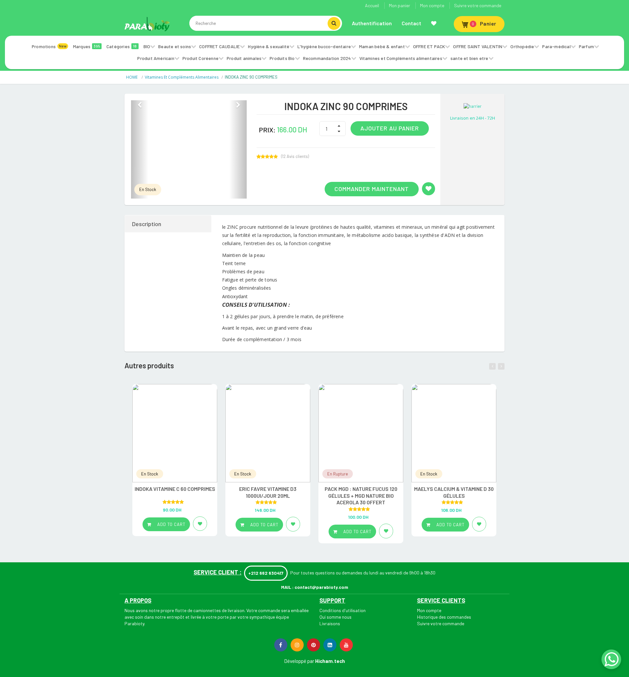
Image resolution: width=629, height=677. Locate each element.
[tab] (168, 224)
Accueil (372, 5)
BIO (146, 46)
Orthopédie (522, 46)
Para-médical (556, 46)
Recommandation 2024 (327, 58)
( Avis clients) (295, 156)
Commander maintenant (371, 188)
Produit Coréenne (200, 58)
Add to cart (170, 524)
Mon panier (399, 5)
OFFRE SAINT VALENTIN (477, 46)
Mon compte (432, 5)
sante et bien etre (469, 58)
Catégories (121, 46)
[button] (139, 149)
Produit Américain (155, 58)
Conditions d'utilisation (342, 610)
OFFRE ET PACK (429, 46)
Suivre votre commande (477, 5)
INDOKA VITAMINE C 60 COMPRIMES (175, 489)
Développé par (299, 661)
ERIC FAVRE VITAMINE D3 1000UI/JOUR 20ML (267, 492)
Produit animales (244, 58)
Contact (411, 23)
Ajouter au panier (389, 128)
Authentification (372, 23)
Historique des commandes (444, 617)
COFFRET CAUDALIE (219, 46)
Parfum (586, 46)
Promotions (49, 46)
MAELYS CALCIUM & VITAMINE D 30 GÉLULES (454, 492)
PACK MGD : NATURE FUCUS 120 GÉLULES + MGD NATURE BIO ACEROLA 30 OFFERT (361, 496)
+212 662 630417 (265, 573)
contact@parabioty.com (321, 587)
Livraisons (329, 623)
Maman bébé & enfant (382, 46)
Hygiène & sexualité (268, 46)
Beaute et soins (174, 46)
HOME (132, 77)
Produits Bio (282, 58)
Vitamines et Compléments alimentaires (400, 58)
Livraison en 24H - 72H (472, 118)
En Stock (147, 189)
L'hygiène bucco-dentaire (324, 46)
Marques (86, 46)
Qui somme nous (335, 617)
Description (146, 223)
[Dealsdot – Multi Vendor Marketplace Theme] (147, 24)
